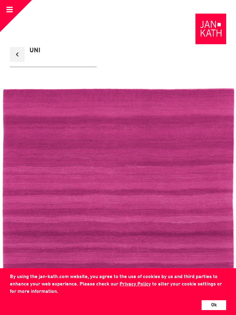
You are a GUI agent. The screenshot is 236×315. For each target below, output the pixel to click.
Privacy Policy (135, 284)
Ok (214, 305)
